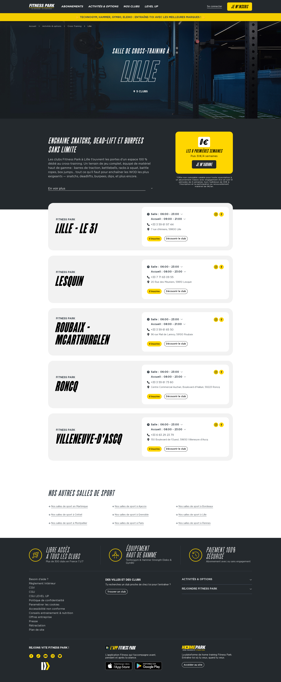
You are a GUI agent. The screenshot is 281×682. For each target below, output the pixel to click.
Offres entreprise (40, 617)
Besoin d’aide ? (38, 579)
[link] (216, 214)
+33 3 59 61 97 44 (162, 224)
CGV (32, 587)
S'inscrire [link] (154, 238)
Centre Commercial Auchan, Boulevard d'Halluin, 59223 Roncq (185, 387)
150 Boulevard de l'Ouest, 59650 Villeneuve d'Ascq (179, 439)
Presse (33, 621)
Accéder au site (193, 664)
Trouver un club (116, 591)
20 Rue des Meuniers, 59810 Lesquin (171, 282)
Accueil (32, 26)
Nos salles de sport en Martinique (69, 506)
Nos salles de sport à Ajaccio (131, 506)
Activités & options (51, 26)
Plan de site (36, 630)
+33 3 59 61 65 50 (162, 329)
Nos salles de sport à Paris (129, 523)
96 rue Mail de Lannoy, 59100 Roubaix (172, 334)
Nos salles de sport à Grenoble (132, 514)
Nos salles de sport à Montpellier (69, 523)
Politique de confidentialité (46, 600)
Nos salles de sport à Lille (192, 514)
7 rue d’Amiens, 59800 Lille (166, 229)
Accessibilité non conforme (47, 609)
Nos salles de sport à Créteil (66, 514)
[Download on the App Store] (118, 666)
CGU (32, 592)
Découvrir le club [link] (176, 238)
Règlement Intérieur (42, 583)
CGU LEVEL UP (39, 596)
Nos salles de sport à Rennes (194, 523)
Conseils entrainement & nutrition (51, 613)
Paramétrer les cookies (44, 604)
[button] (100, 190)
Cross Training (74, 26)
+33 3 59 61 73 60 (162, 382)
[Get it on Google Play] (148, 666)
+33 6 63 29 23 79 (162, 434)
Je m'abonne (204, 165)
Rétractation (37, 625)
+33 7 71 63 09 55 (162, 277)
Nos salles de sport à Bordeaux (195, 506)
